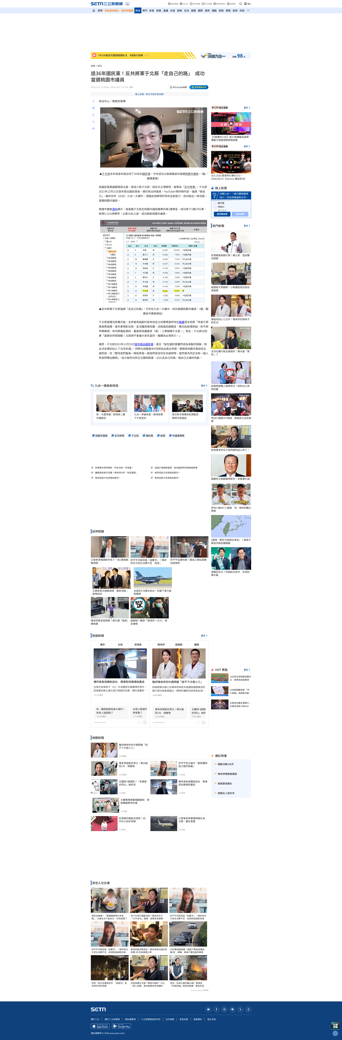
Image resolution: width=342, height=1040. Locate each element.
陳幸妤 (161, 644)
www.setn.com (117, 1033)
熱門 (144, 10)
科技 (242, 10)
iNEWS (186, 3)
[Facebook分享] (93, 101)
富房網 (233, 3)
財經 (221, 10)
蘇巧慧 (221, 203)
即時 (100, 10)
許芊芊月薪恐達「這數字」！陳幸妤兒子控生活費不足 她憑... (149, 561)
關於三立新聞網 (112, 1019)
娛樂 (179, 10)
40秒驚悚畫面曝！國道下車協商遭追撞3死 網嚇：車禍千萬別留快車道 (187, 951)
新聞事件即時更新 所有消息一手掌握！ (114, 467)
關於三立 (95, 1019)
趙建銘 (178, 644)
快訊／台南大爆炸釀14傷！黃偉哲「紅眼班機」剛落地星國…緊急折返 (187, 984)
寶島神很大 (221, 3)
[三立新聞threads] (248, 1009)
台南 (120, 644)
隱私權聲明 (130, 1019)
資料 (115, 209)
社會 (172, 10)
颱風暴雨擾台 (112, 10)
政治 (137, 10)
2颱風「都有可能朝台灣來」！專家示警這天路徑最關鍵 (231, 541)
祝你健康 (196, 3)
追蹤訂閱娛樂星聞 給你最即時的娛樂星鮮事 (176, 467)
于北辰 (106, 174)
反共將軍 (189, 187)
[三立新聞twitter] (240, 1009)
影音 (151, 10)
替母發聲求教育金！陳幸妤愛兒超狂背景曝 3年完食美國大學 (149, 951)
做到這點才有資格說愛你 (166, 472)
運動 (214, 10)
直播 (165, 10)
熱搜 (158, 10)
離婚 (196, 644)
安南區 (138, 644)
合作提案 (170, 1019)
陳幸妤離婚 (127, 10)
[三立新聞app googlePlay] (121, 1026)
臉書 (181, 322)
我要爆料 (197, 1019)
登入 (249, 3)
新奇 (235, 10)
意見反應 (184, 1019)
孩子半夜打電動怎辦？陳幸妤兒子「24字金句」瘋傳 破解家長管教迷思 (148, 917)
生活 (186, 10)
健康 (193, 10)
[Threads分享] (93, 114)
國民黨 (146, 174)
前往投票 (240, 213)
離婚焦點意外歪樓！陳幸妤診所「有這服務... (116, 472)
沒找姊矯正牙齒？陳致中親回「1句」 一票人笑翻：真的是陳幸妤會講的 (149, 984)
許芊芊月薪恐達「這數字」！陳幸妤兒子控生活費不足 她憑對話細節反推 (110, 951)
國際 (200, 10)
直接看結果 (222, 213)
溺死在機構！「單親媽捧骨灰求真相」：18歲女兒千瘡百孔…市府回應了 (109, 917)
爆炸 (102, 644)
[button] (240, 3)
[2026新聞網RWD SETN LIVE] (127, 3)
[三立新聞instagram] (224, 1009)
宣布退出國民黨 (144, 344)
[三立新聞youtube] (208, 1009)
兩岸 (207, 10)
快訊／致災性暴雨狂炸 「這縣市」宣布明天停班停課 (109, 984)
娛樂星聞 (174, 3)
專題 (228, 10)
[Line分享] (93, 108)
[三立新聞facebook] (216, 1009)
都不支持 (222, 210)
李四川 (221, 206)
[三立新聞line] (232, 1009)
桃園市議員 (192, 174)
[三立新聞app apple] (100, 1026)
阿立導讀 (208, 3)
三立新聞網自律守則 (150, 1019)
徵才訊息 (211, 1019)
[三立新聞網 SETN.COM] (94, 10)
